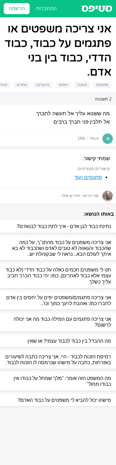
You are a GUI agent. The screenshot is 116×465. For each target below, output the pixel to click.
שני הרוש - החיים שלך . (79, 196)
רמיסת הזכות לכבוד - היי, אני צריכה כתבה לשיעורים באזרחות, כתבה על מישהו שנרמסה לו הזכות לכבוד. (58, 359)
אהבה (82, 85)
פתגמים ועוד (88, 177)
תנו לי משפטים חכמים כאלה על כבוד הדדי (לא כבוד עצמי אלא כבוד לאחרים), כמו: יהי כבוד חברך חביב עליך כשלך (58, 275)
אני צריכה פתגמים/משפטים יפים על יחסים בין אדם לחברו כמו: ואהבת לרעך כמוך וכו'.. (58, 300)
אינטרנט (42, 85)
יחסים (63, 85)
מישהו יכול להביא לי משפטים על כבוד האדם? (64, 400)
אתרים (22, 85)
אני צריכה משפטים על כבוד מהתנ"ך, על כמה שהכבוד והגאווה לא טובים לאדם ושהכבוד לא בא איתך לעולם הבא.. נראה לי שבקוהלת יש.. (61, 248)
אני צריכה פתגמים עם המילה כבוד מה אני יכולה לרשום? (62, 322)
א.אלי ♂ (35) (88, 138)
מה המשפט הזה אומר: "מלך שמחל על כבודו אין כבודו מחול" (62, 381)
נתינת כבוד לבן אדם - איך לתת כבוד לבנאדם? (64, 226)
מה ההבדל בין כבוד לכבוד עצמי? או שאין (69, 341)
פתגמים (102, 85)
